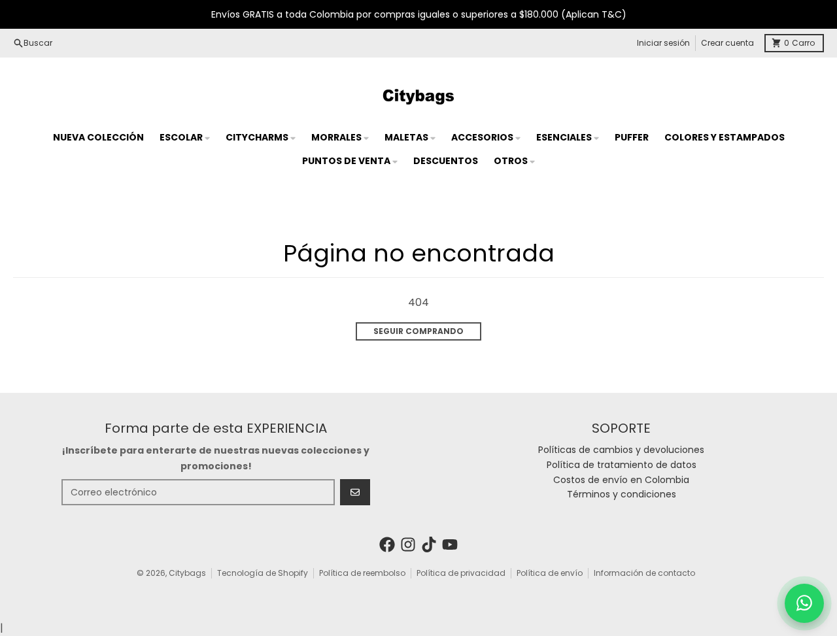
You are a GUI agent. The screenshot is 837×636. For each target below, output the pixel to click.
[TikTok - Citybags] (429, 544)
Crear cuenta (727, 42)
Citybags (187, 572)
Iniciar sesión (663, 42)
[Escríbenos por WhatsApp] (804, 603)
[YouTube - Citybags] (450, 544)
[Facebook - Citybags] (387, 544)
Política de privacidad (461, 572)
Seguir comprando (418, 331)
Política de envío (550, 572)
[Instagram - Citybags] (408, 544)
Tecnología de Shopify (262, 572)
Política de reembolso (362, 572)
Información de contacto (644, 572)
